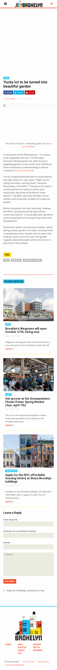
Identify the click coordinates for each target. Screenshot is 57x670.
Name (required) (10, 519)
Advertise (22, 647)
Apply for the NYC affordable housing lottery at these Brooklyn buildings (28, 478)
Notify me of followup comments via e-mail (25, 590)
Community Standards (14, 665)
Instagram (37, 650)
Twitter (36, 647)
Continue (8, 349)
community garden (32, 260)
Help (20, 653)
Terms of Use (28, 661)
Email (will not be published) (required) (19, 531)
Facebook (37, 644)
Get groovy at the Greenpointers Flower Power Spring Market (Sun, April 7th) (27, 402)
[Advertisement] (28, 38)
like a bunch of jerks (24, 170)
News (6, 78)
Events (8, 395)
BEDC (6, 260)
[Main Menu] (5, 4)
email (31, 92)
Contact (21, 650)
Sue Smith (10, 98)
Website (6, 542)
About (20, 644)
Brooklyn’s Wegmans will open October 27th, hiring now (26, 330)
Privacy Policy (43, 661)
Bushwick (16, 260)
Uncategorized (11, 471)
